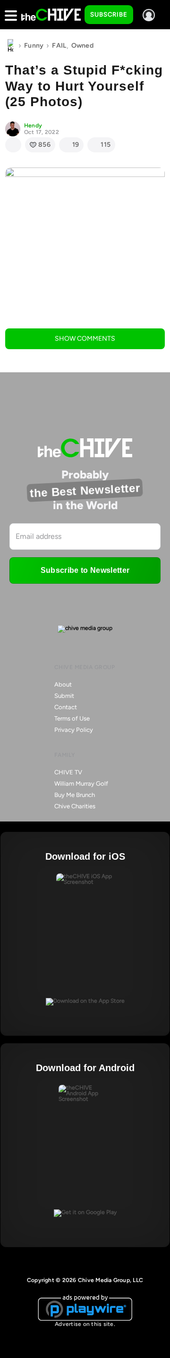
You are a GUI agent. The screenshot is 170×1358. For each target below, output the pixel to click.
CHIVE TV (68, 772)
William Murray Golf (81, 783)
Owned (82, 46)
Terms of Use (72, 718)
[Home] (10, 46)
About (63, 684)
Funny (33, 46)
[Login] (149, 15)
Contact (65, 707)
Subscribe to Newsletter (85, 570)
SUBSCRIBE (109, 14)
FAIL (59, 46)
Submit (64, 695)
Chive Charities (74, 806)
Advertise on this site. (85, 1324)
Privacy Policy (73, 729)
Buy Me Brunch (74, 794)
